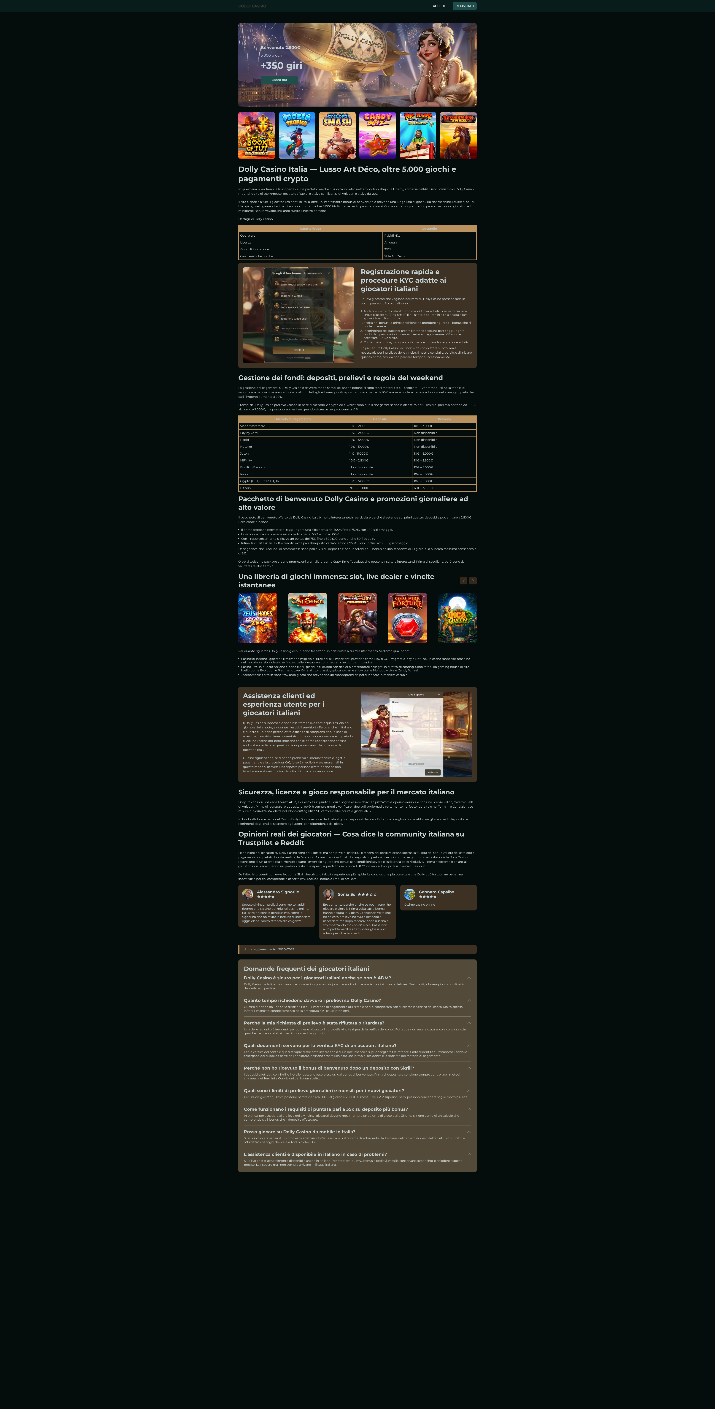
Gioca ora (279, 80)
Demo (256, 146)
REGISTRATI (465, 6)
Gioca (256, 137)
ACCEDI (439, 6)
